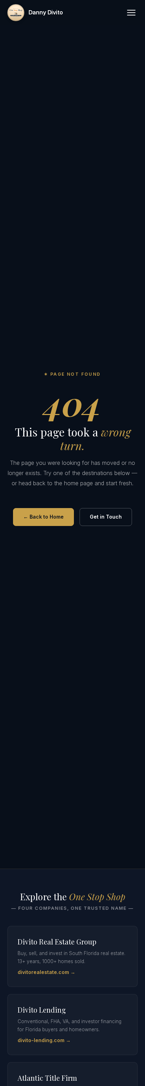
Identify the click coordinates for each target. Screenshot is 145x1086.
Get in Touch (106, 517)
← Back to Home (43, 517)
